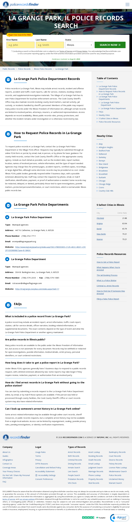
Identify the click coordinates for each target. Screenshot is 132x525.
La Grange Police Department (113, 108)
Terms (38, 456)
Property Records (95, 479)
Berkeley (102, 157)
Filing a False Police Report (108, 299)
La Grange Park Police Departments (108, 97)
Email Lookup (94, 463)
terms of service (9, 499)
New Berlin (101, 234)
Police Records (115, 475)
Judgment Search (95, 467)
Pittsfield (100, 218)
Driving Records (74, 463)
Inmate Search (74, 467)
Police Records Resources (109, 122)
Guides (5, 456)
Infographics (8, 460)
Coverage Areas (9, 467)
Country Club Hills (106, 191)
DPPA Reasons (41, 463)
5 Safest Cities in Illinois (108, 118)
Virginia (100, 223)
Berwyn (102, 160)
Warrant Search (115, 483)
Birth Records (73, 456)
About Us (6, 452)
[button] (119, 517)
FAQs (101, 112)
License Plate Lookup (118, 467)
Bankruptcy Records (117, 452)
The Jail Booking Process (107, 275)
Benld (99, 228)
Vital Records (93, 483)
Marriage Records (95, 471)
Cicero (101, 187)
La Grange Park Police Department (110, 103)
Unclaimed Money (116, 479)
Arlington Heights (106, 147)
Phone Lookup (94, 475)
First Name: (12, 40)
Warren (100, 239)
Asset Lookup (94, 452)
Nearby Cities (104, 115)
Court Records (115, 456)
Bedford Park (104, 150)
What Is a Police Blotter (106, 280)
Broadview (103, 170)
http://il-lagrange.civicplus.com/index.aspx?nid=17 (37, 289)
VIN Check (72, 483)
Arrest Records (74, 452)
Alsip (101, 144)
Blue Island (103, 164)
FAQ (4, 481)
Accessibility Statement (45, 471)
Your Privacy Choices (11, 471)
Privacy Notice (81, 51)
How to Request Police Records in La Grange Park (112, 92)
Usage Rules (40, 452)
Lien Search (73, 471)
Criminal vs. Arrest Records (108, 286)
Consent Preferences (44, 479)
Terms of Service (66, 51)
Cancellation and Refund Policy (48, 467)
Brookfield (103, 174)
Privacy (38, 460)
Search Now (108, 45)
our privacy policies (27, 499)
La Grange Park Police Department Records (108, 87)
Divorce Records (116, 460)
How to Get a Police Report (108, 262)
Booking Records (95, 456)
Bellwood (103, 154)
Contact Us (7, 463)
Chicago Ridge (105, 184)
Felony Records (115, 463)
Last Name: (41, 40)
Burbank (102, 177)
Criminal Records (75, 460)
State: (68, 40)
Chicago (102, 181)
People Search (74, 475)
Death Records (94, 460)
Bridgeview (103, 167)
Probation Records (76, 479)
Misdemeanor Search (118, 471)
